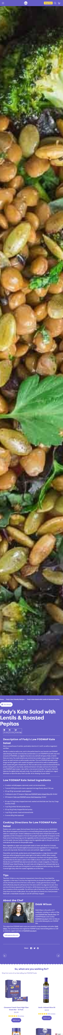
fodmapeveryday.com (11, 935)
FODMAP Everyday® (41, 919)
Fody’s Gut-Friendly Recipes (15, 699)
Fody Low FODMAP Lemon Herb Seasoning (27, 797)
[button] (55, 3)
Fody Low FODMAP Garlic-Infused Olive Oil (38, 794)
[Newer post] (58, 955)
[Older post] (4, 955)
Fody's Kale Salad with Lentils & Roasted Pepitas (43, 699)
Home (2, 699)
